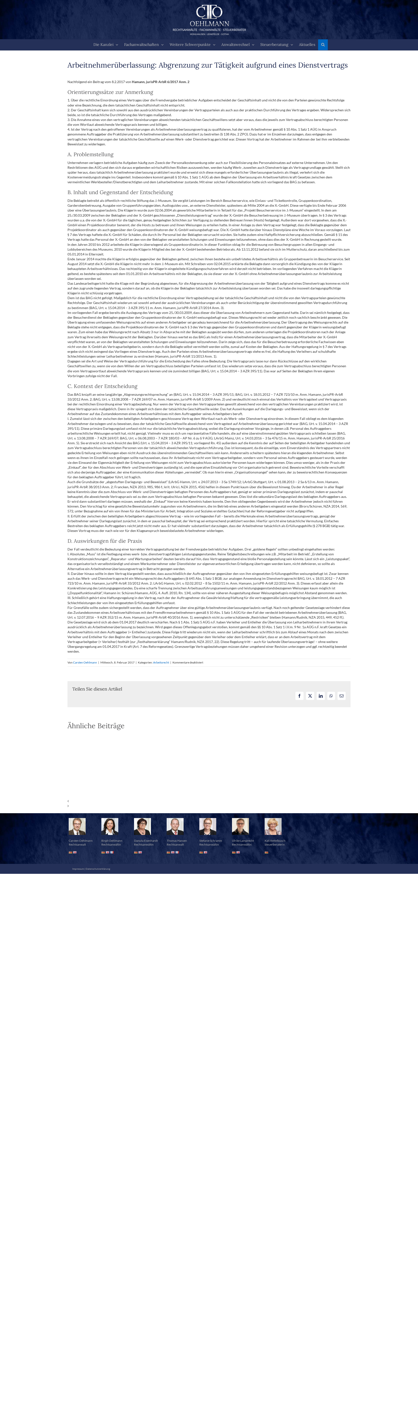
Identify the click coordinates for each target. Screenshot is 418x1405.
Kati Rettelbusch (275, 840)
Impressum (78, 868)
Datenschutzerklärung (98, 868)
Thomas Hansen (177, 840)
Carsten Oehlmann (85, 662)
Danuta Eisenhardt (146, 840)
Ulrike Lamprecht (243, 840)
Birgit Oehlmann (111, 840)
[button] (323, 44)
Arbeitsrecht (161, 662)
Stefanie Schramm (210, 840)
